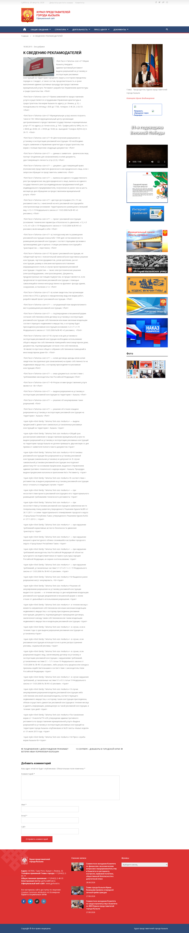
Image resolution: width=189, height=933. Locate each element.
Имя (23, 804)
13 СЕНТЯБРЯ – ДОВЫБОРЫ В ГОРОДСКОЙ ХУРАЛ (98, 749)
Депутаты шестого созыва (61, 2)
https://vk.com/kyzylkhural (163, 2)
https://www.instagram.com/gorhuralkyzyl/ (167, 2)
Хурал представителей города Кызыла (151, 928)
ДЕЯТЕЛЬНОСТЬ (80, 29)
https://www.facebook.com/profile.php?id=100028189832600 (156, 2)
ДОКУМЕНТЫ (119, 29)
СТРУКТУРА (60, 29)
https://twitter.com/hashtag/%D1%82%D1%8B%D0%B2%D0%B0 (159, 2)
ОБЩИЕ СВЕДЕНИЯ (39, 29)
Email (24, 815)
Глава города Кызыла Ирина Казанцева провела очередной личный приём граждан (100, 890)
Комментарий (28, 774)
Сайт (23, 826)
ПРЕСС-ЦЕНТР (100, 29)
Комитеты (79, 2)
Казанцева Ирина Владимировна (140, 98)
